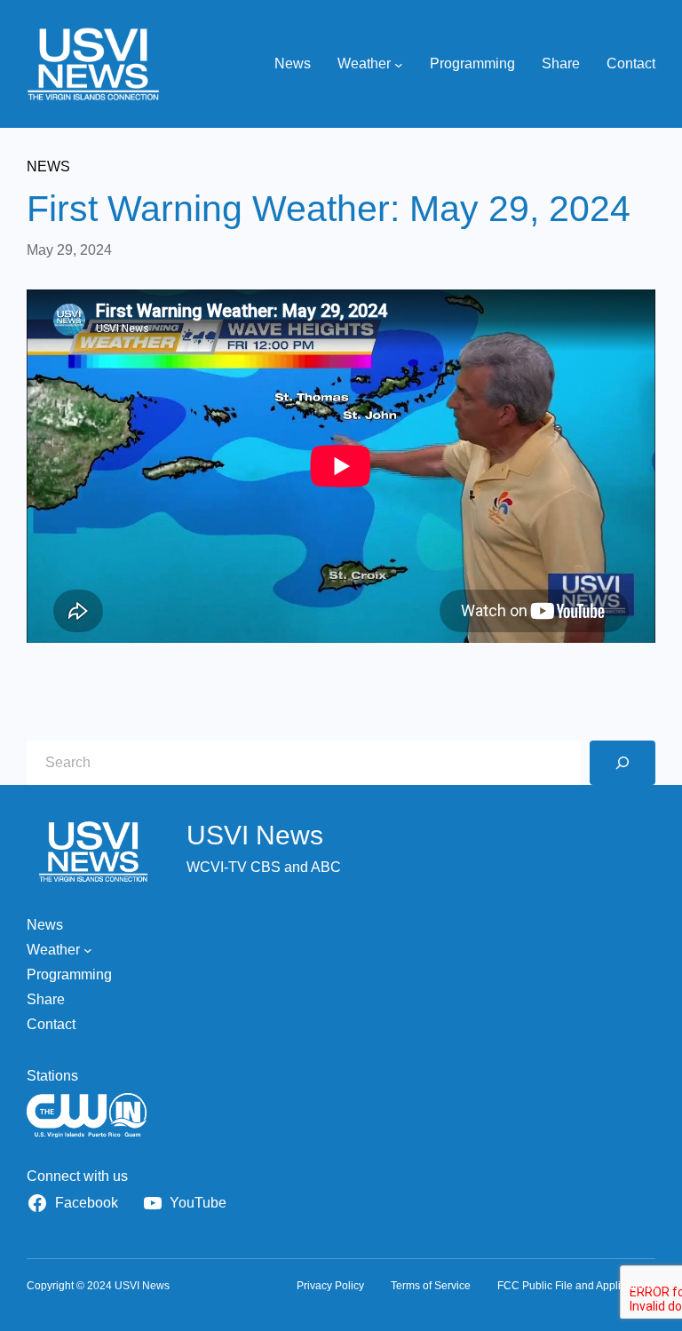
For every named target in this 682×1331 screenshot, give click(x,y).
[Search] (622, 763)
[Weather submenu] (398, 63)
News (48, 166)
